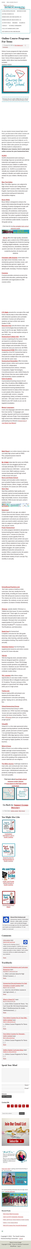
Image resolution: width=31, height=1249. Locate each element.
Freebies (14, 22)
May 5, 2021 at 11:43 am (9, 1038)
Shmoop (4, 609)
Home (3, 2)
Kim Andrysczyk (19, 45)
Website (4, 1094)
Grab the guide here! (10, 1191)
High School (22, 811)
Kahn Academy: (7, 378)
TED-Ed (4, 655)
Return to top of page (15, 1242)
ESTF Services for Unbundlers (11, 31)
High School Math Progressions (11, 1213)
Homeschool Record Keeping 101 (11, 17)
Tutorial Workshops (15, 25)
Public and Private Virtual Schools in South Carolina (8, 883)
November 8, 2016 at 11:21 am (10, 971)
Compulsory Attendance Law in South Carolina (8, 835)
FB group (8, 717)
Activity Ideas (6, 22)
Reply (4, 957)
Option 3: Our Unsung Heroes (10, 1222)
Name (26, 1085)
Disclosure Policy (12, 2)
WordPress (13, 1246)
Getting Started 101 (8, 14)
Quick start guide (6, 1168)
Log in (21, 1238)
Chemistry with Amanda (9, 257)
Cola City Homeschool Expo (10, 28)
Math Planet (5, 451)
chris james (6, 940)
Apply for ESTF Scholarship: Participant (13, 1216)
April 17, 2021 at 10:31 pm (9, 1022)
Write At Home (6, 746)
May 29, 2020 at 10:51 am (9, 1001)
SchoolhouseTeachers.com (11, 587)
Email (26, 1088)
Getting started (14, 811)
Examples (22, 22)
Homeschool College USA (10, 336)
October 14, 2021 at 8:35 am (9, 1051)
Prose (14, 1244)
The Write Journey (8, 764)
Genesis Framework (23, 1244)
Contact (4, 25)
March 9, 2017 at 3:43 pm (9, 987)
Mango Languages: (8, 407)
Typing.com (5, 691)
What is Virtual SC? (9, 999)
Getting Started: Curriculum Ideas (13, 1050)
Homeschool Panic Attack (8, 906)
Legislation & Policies (8, 11)
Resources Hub (21, 11)
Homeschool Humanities (10, 361)
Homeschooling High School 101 (11, 19)
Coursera (5, 273)
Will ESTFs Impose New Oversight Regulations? (15, 1225)
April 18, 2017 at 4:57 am (9, 942)
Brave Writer (6, 200)
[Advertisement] (15, 119)
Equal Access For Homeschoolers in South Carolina (8, 859)
